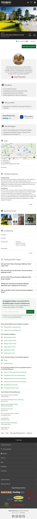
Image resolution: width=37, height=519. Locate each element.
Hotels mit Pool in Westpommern (11, 330)
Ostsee (4, 360)
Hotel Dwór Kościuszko (7, 409)
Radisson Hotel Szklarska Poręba (9, 404)
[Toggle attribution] (34, 157)
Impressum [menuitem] (4, 471)
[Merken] (34, 9)
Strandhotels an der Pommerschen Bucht (13, 375)
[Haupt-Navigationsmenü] (35, 2)
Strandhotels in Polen (8, 350)
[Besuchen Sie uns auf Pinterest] (20, 516)
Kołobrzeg (29, 433)
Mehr (31, 204)
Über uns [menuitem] (3, 458)
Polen (7, 433)
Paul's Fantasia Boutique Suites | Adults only (12, 399)
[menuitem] (18, 449)
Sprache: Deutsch (5, 479)
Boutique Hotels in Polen (8, 343)
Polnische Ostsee (7, 363)
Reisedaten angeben (29, 46)
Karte (29, 35)
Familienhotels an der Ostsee (10, 388)
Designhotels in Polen (8, 353)
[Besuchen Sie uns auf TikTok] (23, 516)
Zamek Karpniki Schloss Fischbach (9, 395)
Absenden (30, 312)
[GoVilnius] (18, 505)
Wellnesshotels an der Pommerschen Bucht (13, 378)
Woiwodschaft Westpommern (17, 433)
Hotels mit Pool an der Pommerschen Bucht (13, 372)
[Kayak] (6, 492)
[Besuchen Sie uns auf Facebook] (13, 516)
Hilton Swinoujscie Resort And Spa (9, 413)
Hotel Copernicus (5, 427)
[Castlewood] (6, 505)
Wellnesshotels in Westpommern (11, 327)
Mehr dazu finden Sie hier (14, 317)
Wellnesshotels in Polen (8, 337)
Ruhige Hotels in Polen (8, 347)
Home (2, 433)
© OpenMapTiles (13, 157)
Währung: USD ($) (5, 484)
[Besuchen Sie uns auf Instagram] (17, 516)
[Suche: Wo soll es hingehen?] (28, 2)
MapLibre (6, 157)
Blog (2, 462)
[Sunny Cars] (18, 498)
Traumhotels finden (6, 445)
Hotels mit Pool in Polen (8, 340)
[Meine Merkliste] (31, 2)
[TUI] (30, 492)
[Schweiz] (30, 498)
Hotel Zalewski (5, 418)
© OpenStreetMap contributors (25, 157)
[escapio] (6, 2)
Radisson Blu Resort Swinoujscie (9, 422)
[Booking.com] (18, 492)
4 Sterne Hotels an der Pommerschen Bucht (13, 381)
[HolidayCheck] (6, 498)
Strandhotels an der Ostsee (9, 384)
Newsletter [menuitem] (4, 466)
